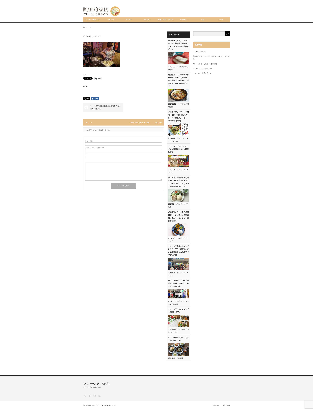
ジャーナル (184, 19)
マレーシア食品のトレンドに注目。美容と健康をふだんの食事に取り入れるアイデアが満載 (178, 250)
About (221, 19)
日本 (176, 141)
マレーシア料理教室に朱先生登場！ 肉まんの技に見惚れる (105, 107)
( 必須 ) (89, 141)
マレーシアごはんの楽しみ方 (202, 68)
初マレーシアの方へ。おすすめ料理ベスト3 (178, 339)
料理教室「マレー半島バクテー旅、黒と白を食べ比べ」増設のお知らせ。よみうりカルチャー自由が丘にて (178, 80)
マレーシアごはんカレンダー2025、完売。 (178, 310)
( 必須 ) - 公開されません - (96, 147)
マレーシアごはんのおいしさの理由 (205, 64)
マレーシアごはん (96, 384)
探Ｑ (202, 19)
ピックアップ (181, 67)
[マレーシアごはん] (101, 11)
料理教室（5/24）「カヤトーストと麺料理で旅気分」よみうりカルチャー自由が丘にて (178, 44)
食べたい (129, 19)
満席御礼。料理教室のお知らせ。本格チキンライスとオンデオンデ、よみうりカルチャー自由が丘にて (178, 182)
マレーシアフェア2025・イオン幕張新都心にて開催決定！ (178, 149)
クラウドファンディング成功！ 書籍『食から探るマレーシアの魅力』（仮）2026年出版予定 (178, 116)
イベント (180, 170)
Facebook (226, 405)
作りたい (147, 19)
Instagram (216, 405)
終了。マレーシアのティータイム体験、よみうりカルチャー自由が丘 (178, 283)
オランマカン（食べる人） (166, 20)
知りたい (110, 19)
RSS (99, 395)
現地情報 (175, 304)
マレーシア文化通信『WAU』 (203, 73)
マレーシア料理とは (92, 19)
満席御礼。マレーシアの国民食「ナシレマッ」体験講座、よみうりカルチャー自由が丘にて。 (178, 216)
